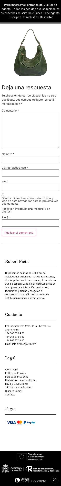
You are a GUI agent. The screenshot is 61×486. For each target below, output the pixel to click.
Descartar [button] (46, 17)
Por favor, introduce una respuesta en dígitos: (26, 210)
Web (4, 181)
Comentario (10, 110)
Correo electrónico (15, 167)
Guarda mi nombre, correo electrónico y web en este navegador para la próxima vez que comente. (30, 201)
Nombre (8, 154)
